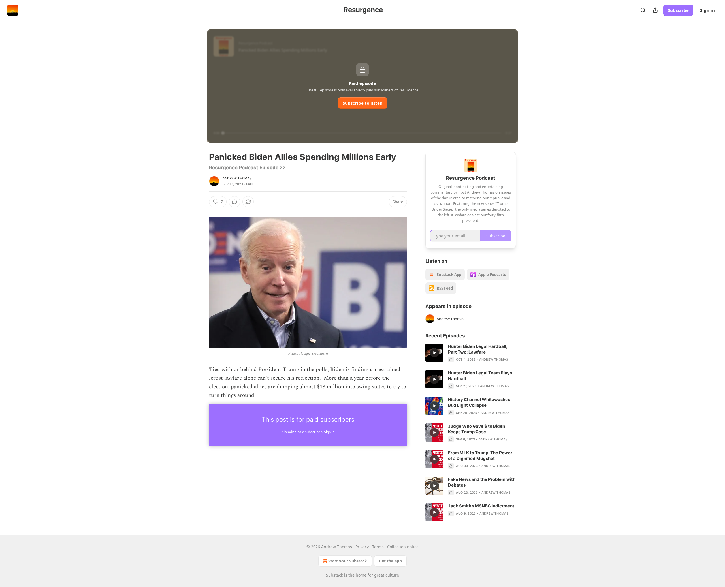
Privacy (362, 546)
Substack (334, 575)
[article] (470, 353)
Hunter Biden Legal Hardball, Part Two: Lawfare (477, 349)
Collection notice (403, 546)
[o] (434, 352)
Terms (378, 546)
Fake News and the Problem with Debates (481, 482)
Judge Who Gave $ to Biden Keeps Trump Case (476, 428)
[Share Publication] (655, 10)
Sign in (707, 10)
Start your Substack (347, 561)
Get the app (390, 561)
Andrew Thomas (237, 178)
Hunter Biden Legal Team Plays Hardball (480, 375)
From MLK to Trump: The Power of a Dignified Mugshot (480, 455)
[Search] (643, 10)
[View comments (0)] (234, 201)
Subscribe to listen (363, 103)
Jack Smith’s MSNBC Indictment (481, 506)
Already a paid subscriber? (308, 432)
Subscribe (678, 10)
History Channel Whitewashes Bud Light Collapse (479, 402)
